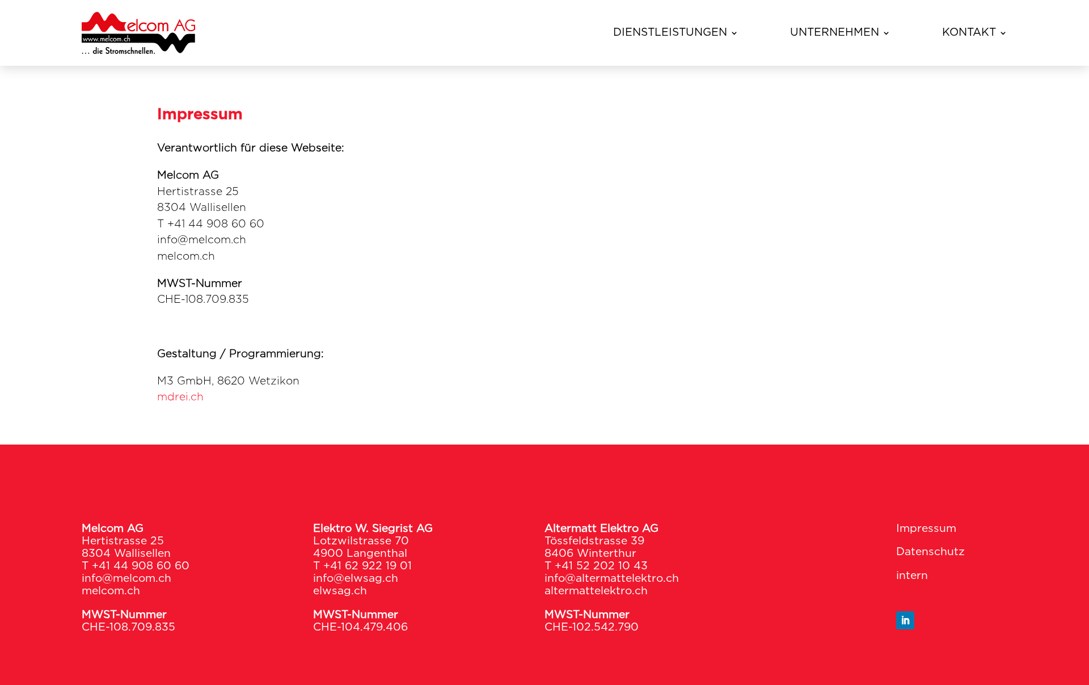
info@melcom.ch (126, 578)
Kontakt (969, 32)
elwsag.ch (340, 591)
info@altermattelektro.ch (611, 578)
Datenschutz (930, 552)
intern (912, 575)
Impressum (926, 528)
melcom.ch (111, 591)
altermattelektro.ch (596, 591)
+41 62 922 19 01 (367, 566)
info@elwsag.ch (355, 578)
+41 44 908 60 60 (140, 566)
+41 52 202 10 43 (601, 566)
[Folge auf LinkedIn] (905, 620)
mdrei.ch (180, 397)
